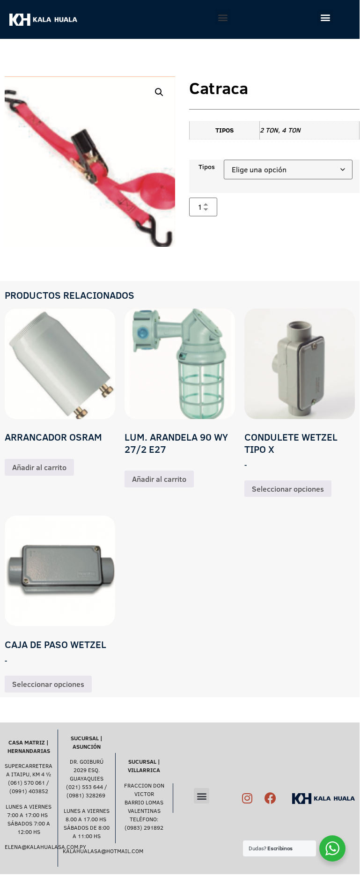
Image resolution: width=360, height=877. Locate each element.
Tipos (206, 166)
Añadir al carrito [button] (39, 467)
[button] (223, 17)
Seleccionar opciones (288, 489)
